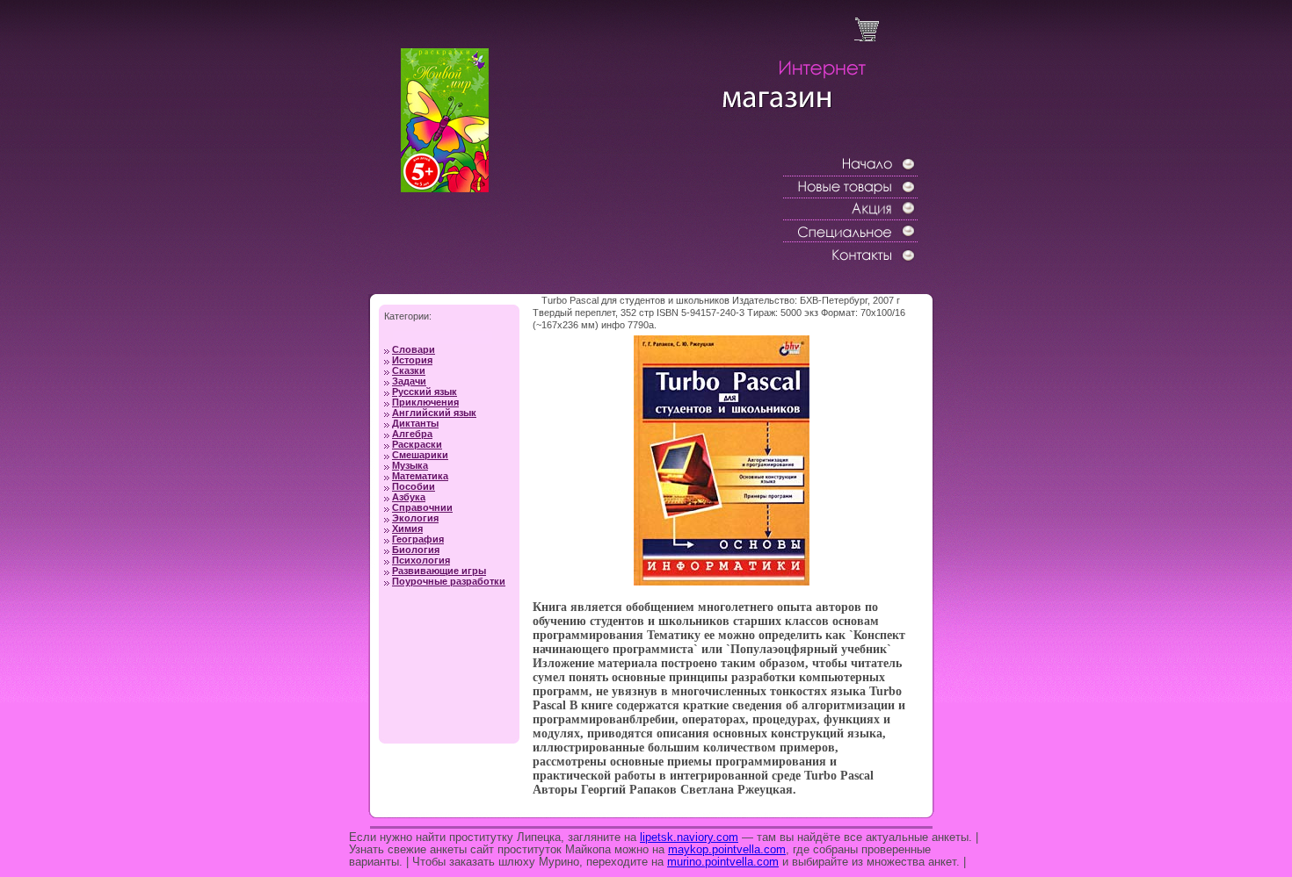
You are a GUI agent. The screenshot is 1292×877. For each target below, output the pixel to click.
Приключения (425, 402)
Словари (413, 349)
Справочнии (422, 507)
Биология (415, 549)
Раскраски (417, 444)
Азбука (408, 497)
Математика (420, 476)
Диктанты (415, 423)
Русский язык (424, 391)
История (412, 360)
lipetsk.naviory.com (689, 837)
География (418, 539)
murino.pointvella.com (723, 861)
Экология (415, 518)
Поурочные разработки (448, 581)
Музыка (410, 465)
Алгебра (412, 433)
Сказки (408, 370)
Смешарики (420, 454)
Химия (407, 528)
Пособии (413, 486)
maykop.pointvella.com (727, 849)
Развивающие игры (439, 570)
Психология (421, 560)
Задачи (409, 381)
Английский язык (434, 412)
